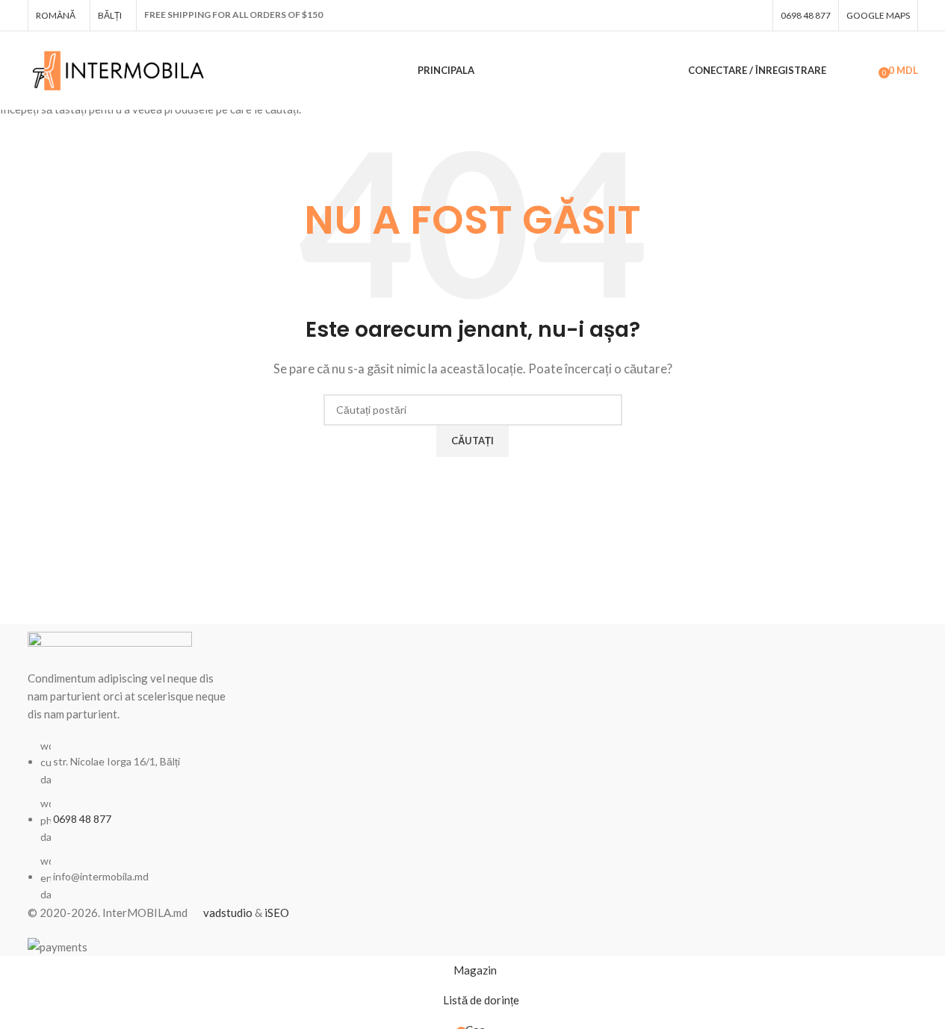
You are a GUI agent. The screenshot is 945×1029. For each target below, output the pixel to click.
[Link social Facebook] (756, 15)
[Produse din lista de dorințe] (862, 71)
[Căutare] (841, 71)
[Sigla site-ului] (119, 68)
